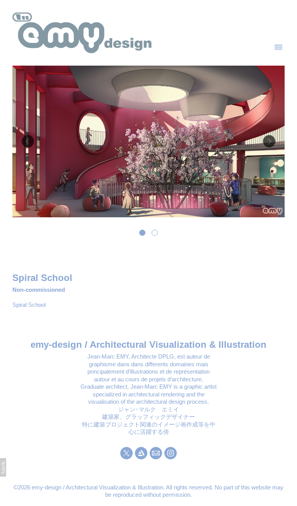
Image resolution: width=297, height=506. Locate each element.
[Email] (156, 453)
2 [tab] (155, 233)
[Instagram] (170, 453)
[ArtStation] (141, 453)
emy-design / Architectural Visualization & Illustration (148, 344)
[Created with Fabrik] (3, 467)
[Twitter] (126, 453)
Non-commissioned (38, 289)
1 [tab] (142, 233)
